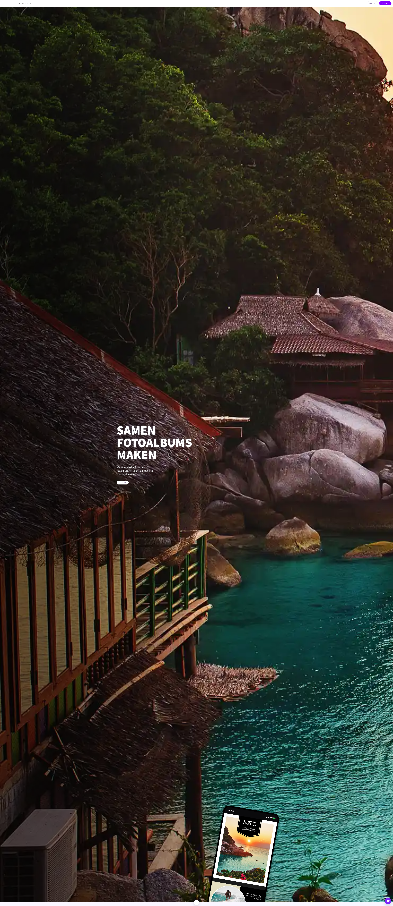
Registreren (385, 3)
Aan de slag (123, 483)
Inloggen (372, 3)
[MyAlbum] (7, 3)
